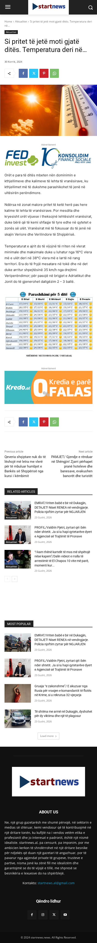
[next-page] (14, 579)
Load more (47, 736)
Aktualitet (21, 21)
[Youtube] (65, 914)
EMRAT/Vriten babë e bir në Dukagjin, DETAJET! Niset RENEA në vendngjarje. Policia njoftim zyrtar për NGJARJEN (62, 507)
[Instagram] (43, 914)
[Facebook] (23, 73)
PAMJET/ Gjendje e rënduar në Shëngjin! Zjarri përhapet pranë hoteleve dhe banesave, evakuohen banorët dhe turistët (71, 466)
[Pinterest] (43, 73)
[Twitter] (33, 73)
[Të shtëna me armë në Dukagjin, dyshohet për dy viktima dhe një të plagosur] (18, 718)
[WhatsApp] (54, 73)
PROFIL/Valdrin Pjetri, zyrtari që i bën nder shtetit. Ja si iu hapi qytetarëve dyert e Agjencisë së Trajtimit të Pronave (63, 532)
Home (8, 21)
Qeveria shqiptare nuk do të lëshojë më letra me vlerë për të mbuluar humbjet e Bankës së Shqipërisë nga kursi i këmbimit (25, 466)
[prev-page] (7, 579)
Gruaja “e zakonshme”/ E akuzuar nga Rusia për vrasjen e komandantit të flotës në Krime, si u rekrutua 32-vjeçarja (63, 690)
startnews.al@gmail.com (56, 883)
